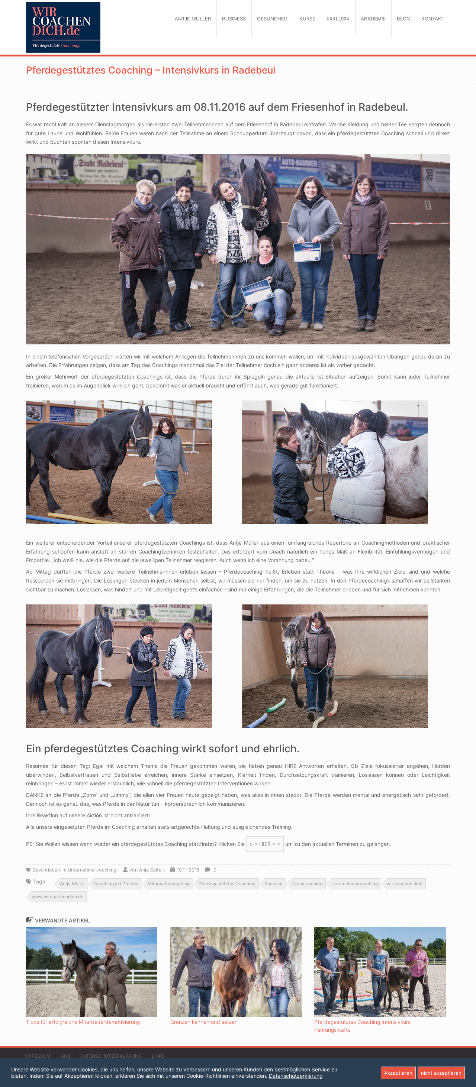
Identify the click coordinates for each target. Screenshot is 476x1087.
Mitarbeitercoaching (169, 883)
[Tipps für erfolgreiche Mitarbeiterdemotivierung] (91, 971)
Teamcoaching (307, 883)
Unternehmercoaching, (93, 870)
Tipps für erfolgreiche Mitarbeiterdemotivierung (83, 1022)
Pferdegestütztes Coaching (227, 883)
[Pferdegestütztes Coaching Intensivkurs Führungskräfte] (380, 971)
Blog (403, 19)
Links (158, 1056)
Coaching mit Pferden (116, 883)
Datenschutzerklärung (111, 1056)
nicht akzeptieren (441, 1073)
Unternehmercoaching (354, 883)
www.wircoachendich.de (57, 896)
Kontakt (432, 19)
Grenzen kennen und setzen (204, 1022)
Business (234, 19)
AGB (65, 1056)
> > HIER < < (265, 844)
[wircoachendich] (63, 27)
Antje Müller (193, 19)
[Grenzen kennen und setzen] (236, 971)
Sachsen (273, 883)
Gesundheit (272, 19)
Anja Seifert (152, 870)
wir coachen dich (404, 883)
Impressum (37, 1056)
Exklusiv (338, 19)
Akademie (373, 19)
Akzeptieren (398, 1073)
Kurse (307, 19)
